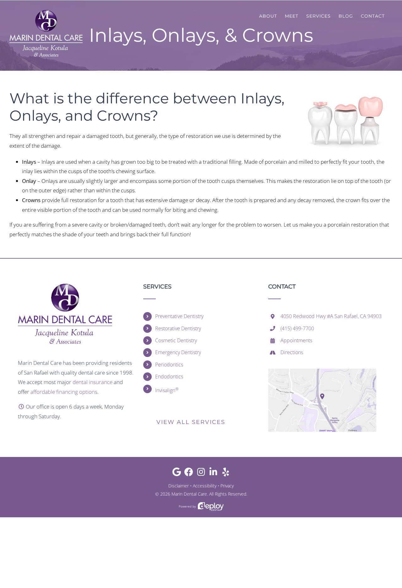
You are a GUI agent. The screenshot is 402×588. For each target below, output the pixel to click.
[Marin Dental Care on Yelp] (225, 473)
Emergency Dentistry (178, 352)
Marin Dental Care (189, 494)
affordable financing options (63, 391)
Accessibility (204, 486)
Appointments (296, 340)
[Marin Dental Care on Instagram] (201, 473)
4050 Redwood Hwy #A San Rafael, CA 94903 (331, 316)
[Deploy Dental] (211, 506)
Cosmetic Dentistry (176, 340)
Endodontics (169, 376)
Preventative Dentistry (179, 316)
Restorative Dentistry (178, 328)
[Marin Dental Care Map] (322, 371)
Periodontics (169, 364)
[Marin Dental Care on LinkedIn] (213, 473)
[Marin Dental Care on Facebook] (188, 473)
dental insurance (92, 382)
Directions (291, 352)
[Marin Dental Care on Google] (176, 473)
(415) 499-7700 (297, 328)
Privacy (227, 486)
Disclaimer (178, 486)
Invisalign (167, 390)
